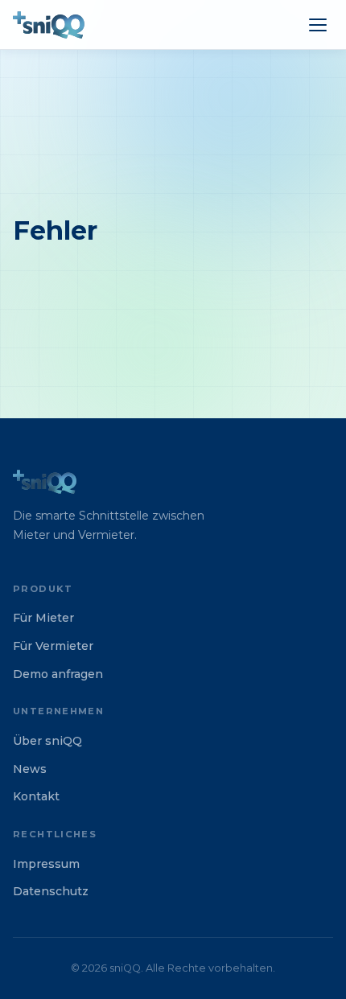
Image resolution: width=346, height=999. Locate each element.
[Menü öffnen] (318, 25)
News (30, 769)
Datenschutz (51, 891)
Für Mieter (43, 617)
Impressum (46, 864)
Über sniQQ (47, 741)
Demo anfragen (58, 674)
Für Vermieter (53, 646)
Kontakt (36, 796)
